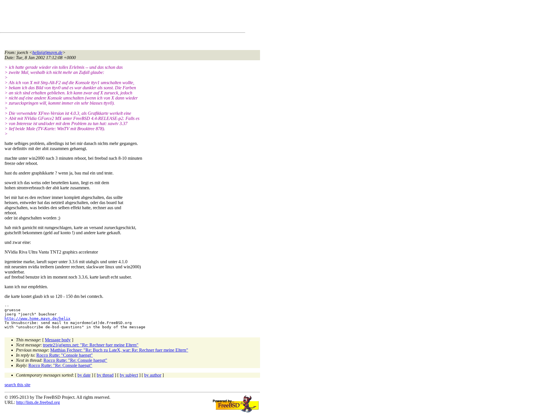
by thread (105, 375)
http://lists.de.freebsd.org (38, 402)
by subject (129, 375)
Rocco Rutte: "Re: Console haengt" (75, 360)
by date (84, 375)
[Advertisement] (108, 17)
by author (152, 375)
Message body (58, 339)
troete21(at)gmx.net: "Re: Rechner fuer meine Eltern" (91, 345)
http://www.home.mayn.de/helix (37, 318)
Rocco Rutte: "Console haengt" (64, 355)
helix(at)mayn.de (47, 52)
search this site (17, 384)
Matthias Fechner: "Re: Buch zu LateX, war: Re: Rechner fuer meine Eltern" (119, 350)
